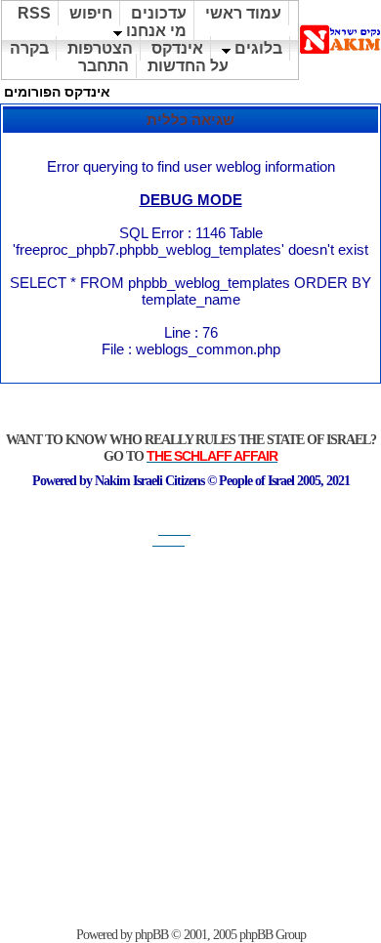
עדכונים (159, 13)
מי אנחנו (154, 30)
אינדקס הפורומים (57, 92)
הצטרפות (100, 48)
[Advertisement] (190, 737)
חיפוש (90, 13)
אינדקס (177, 48)
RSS (34, 13)
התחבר (103, 66)
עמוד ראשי (243, 13)
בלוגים (256, 48)
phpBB (151, 934)
